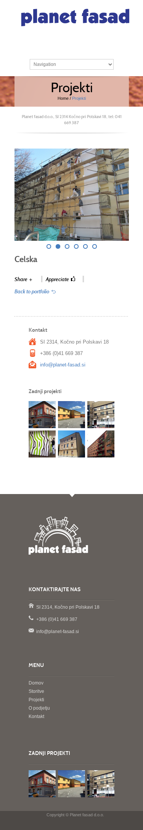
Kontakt (36, 716)
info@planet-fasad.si (62, 365)
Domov (36, 683)
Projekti (36, 699)
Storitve (36, 691)
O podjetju (39, 708)
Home (63, 98)
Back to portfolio (31, 291)
